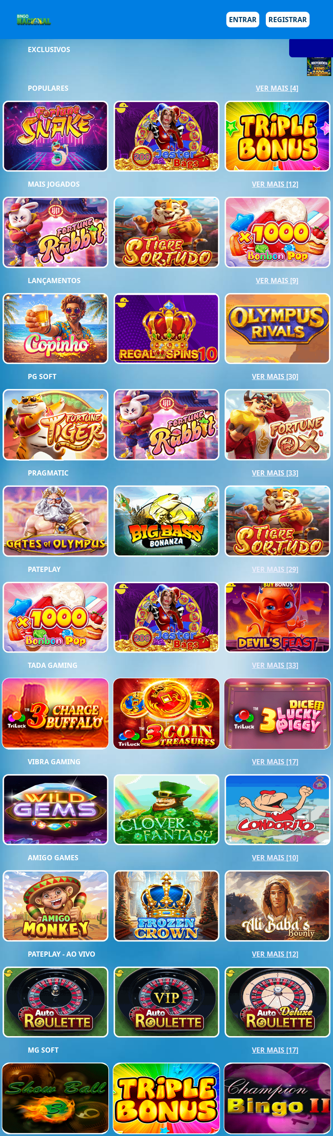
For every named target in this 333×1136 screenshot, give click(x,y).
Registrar (287, 19)
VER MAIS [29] (275, 569)
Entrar (243, 19)
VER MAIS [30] (275, 376)
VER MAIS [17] (275, 761)
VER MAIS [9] (277, 280)
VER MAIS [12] (275, 184)
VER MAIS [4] (277, 88)
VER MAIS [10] (275, 857)
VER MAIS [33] (275, 472)
